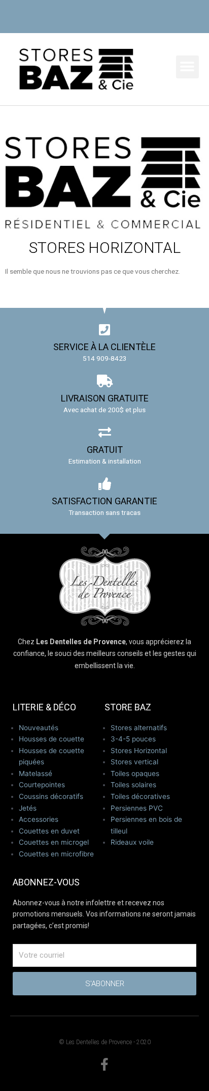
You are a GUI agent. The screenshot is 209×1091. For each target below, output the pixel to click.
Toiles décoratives (140, 796)
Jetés (28, 808)
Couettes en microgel (54, 842)
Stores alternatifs (139, 728)
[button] (187, 66)
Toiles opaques (135, 773)
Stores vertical (134, 762)
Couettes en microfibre (56, 854)
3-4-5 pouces (133, 739)
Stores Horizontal (139, 751)
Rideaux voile (132, 842)
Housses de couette (51, 739)
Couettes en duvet (49, 831)
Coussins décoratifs (51, 796)
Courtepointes (42, 785)
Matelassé (35, 773)
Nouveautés (38, 728)
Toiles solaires (133, 785)
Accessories (38, 819)
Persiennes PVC (137, 808)
